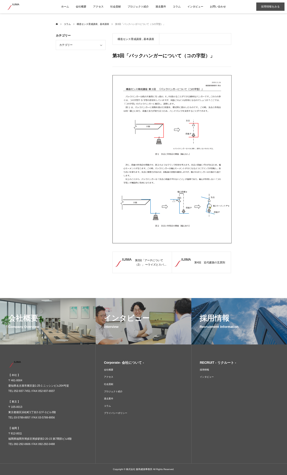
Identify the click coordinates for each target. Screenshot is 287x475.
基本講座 (149, 39)
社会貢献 (115, 6)
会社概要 (81, 6)
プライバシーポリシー (115, 413)
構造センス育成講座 (130, 39)
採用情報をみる (270, 6)
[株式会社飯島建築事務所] (13, 6)
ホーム (65, 6)
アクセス (98, 6)
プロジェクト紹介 (138, 6)
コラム (177, 6)
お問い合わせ (218, 6)
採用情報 (204, 369)
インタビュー (195, 6)
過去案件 (160, 6)
